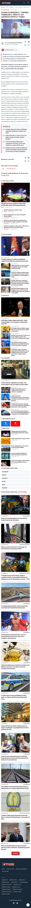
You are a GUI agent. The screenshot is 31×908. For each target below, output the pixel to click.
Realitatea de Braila (17, 891)
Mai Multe (15, 853)
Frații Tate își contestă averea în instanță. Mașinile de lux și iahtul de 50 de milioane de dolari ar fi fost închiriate (14, 758)
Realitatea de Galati (24, 882)
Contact (3, 869)
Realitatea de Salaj (16, 887)
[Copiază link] (25, 41)
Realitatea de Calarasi (6, 887)
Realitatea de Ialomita (6, 889)
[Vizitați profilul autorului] (2, 43)
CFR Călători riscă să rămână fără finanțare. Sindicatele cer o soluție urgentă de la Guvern (15, 787)
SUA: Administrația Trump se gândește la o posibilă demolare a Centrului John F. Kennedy (20, 344)
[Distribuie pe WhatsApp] (25, 45)
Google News (5, 175)
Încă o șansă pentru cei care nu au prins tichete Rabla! (20, 446)
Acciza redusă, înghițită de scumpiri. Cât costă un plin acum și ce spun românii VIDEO (14, 383)
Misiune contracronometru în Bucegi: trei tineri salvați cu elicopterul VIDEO (13, 548)
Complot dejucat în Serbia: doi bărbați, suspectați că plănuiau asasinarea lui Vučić (16, 131)
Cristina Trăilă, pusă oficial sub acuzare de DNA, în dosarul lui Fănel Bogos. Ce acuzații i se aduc (15, 817)
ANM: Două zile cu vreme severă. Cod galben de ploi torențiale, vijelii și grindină (16, 137)
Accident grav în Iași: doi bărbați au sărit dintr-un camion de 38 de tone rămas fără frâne (14, 697)
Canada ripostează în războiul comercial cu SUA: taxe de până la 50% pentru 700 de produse (20, 405)
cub (3, 168)
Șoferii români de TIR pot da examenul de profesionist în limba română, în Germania (15, 221)
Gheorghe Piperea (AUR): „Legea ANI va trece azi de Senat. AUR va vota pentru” (20, 329)
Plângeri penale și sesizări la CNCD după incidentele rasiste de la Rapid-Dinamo (13, 204)
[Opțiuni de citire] (28, 905)
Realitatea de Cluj (14, 882)
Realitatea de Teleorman (7, 884)
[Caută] (24, 2)
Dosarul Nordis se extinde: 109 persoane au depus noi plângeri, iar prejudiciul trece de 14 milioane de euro (14, 727)
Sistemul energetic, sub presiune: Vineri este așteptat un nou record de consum (16, 226)
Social (5, 211)
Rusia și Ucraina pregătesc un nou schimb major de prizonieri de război (14, 519)
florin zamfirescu (11, 168)
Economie (6, 223)
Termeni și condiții (10, 869)
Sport (2, 207)
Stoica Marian (26, 516)
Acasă (4, 7)
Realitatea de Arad (5, 882)
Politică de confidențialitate (21, 869)
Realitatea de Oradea (6, 894)
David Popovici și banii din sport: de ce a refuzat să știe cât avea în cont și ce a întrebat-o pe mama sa (13, 636)
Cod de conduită (5, 871)
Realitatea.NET (5, 879)
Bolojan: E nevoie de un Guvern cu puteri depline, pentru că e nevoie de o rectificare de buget (20, 337)
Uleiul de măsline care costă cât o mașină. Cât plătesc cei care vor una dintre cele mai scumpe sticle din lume (15, 666)
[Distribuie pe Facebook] (28, 41)
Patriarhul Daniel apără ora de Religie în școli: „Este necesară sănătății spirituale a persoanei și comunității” (20, 291)
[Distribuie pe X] (28, 45)
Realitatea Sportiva (13, 879)
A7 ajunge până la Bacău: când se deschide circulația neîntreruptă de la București (14, 607)
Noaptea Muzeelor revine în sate (13, 210)
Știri (7, 7)
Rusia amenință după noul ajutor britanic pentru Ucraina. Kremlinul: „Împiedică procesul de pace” (15, 847)
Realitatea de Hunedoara (7, 891)
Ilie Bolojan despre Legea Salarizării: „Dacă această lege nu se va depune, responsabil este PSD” (14, 322)
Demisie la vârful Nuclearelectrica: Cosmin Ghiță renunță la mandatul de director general (20, 398)
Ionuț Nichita (26, 603)
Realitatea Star (22, 879)
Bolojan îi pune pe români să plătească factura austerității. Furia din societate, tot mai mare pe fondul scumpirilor (16, 149)
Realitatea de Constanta (17, 889)
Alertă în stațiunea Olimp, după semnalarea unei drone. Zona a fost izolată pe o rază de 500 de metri (15, 143)
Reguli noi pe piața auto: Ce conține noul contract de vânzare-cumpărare (18, 390)
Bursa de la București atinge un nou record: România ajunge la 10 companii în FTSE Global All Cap (20, 412)
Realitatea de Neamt (15, 43)
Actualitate (11, 7)
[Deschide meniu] (28, 3)
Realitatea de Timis (17, 884)
